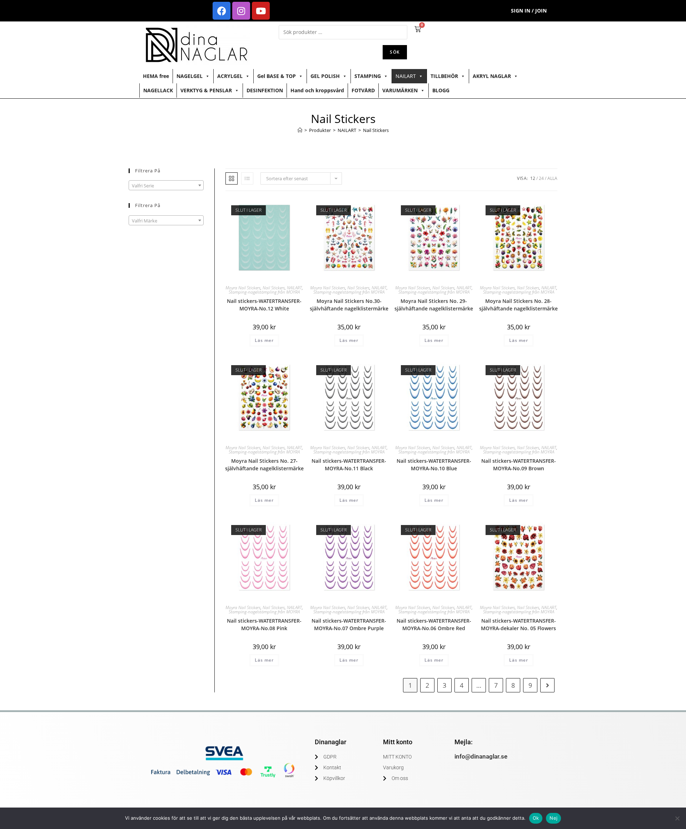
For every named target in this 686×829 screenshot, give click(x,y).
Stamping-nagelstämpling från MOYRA (264, 292)
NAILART (406, 76)
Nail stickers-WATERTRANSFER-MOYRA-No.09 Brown (518, 464)
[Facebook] (221, 11)
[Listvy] (247, 178)
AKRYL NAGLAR (492, 76)
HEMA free (156, 76)
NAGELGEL (190, 76)
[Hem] (300, 130)
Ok (536, 818)
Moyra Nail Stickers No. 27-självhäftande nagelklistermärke (264, 464)
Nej (553, 818)
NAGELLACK (158, 90)
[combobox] (166, 185)
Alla (552, 178)
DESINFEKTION (265, 90)
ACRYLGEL (230, 76)
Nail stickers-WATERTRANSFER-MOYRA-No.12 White (264, 305)
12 (532, 178)
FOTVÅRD (363, 90)
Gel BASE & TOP (276, 76)
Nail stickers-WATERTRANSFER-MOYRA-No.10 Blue (434, 464)
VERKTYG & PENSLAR (206, 90)
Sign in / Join (529, 10)
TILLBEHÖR (444, 76)
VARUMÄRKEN (400, 90)
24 (541, 178)
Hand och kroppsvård (317, 90)
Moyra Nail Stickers (242, 288)
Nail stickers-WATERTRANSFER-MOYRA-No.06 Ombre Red (434, 624)
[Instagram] (241, 11)
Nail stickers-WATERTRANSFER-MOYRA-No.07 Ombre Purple (349, 624)
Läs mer (264, 340)
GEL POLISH (325, 76)
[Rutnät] (231, 178)
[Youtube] (261, 11)
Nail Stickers (376, 130)
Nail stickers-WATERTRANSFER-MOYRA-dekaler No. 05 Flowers (518, 624)
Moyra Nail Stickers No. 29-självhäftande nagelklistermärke (433, 305)
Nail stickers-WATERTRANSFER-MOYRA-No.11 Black (349, 464)
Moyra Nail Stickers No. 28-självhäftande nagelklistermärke (518, 305)
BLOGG (440, 90)
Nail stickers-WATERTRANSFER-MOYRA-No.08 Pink (264, 624)
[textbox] (166, 186)
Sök (395, 52)
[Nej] (677, 818)
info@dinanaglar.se (480, 756)
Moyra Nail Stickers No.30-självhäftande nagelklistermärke (349, 305)
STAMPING (367, 76)
